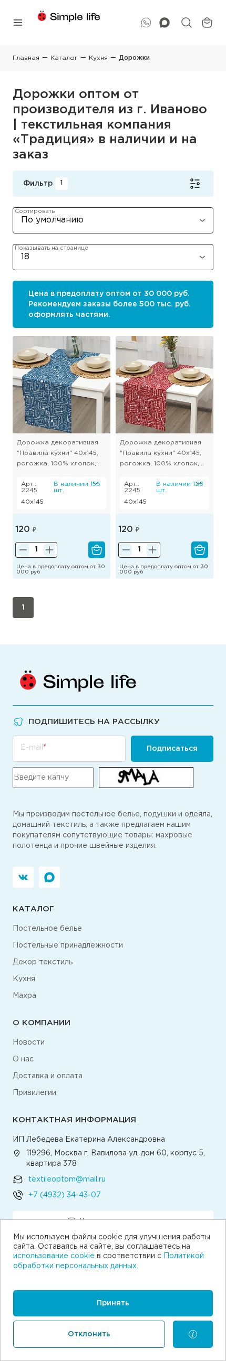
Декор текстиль (43, 962)
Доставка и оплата (48, 1076)
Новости (29, 1042)
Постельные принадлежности (68, 945)
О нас (23, 1059)
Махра (24, 996)
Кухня (98, 58)
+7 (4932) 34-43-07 (64, 1195)
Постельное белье (47, 929)
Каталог (64, 58)
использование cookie (54, 1256)
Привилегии (34, 1093)
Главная (26, 58)
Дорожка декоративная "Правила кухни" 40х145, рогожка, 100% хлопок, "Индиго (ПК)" (57, 454)
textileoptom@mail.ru (67, 1179)
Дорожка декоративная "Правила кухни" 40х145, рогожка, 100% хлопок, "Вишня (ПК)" (160, 454)
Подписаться (172, 749)
